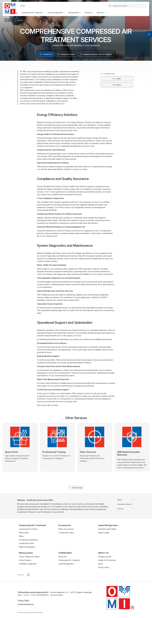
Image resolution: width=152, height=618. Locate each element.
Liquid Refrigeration (66, 564)
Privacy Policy (23, 600)
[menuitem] (33, 12)
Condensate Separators (28, 540)
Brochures (62, 556)
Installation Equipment (27, 564)
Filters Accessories (66, 529)
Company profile (104, 556)
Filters (21, 536)
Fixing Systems (25, 560)
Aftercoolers (24, 532)
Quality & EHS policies (107, 560)
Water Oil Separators (27, 547)
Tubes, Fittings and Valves (29, 556)
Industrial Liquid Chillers (107, 529)
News (100, 564)
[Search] (110, 6)
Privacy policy (103, 567)
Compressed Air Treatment (69, 560)
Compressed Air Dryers (28, 529)
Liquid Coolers (103, 532)
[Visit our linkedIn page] (28, 575)
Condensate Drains (26, 543)
